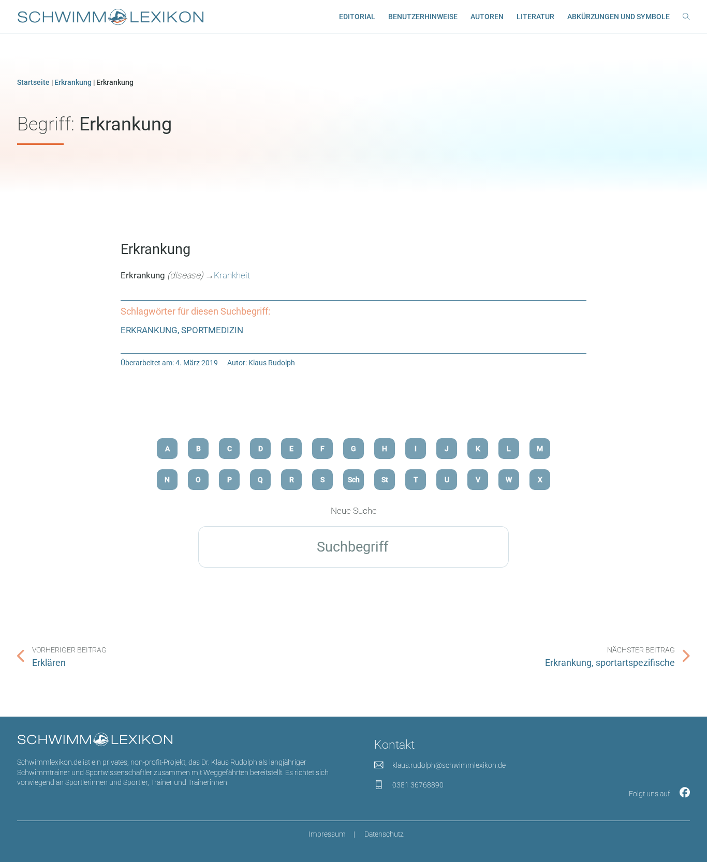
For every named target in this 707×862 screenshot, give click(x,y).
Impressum (327, 834)
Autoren (487, 16)
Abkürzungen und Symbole (618, 16)
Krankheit (232, 275)
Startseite (33, 82)
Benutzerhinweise (423, 16)
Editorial (357, 16)
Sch (354, 479)
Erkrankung (73, 82)
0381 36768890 (418, 785)
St (384, 479)
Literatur (535, 16)
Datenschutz (384, 834)
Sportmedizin (212, 330)
